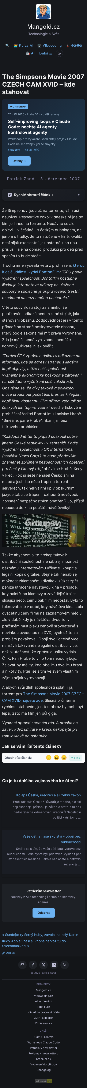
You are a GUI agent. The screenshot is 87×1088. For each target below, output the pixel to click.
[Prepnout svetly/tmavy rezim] (59, 53)
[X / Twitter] (43, 965)
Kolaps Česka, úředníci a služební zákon (48, 795)
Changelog (44, 1070)
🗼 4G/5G (74, 45)
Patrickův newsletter (43, 1048)
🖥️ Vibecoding (49, 45)
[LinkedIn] (54, 965)
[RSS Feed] (64, 965)
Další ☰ (45, 53)
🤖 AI (30, 53)
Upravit (10, 952)
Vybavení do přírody (43, 1064)
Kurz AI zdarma (43, 1037)
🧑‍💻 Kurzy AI (23, 45)
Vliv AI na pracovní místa (44, 1012)
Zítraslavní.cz (43, 1023)
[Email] (22, 965)
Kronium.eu (43, 1059)
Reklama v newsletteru (43, 1053)
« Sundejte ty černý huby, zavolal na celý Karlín (40, 935)
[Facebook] (33, 965)
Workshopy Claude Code (43, 1042)
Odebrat (44, 912)
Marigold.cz (43, 26)
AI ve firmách (43, 1001)
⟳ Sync (75, 757)
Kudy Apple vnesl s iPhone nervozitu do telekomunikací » (34, 943)
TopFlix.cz (43, 1006)
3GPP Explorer (43, 1017)
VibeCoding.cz (43, 995)
